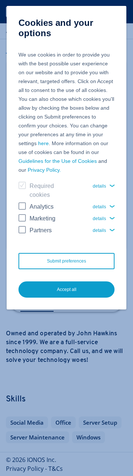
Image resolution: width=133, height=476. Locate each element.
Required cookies (42, 190)
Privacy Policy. (44, 170)
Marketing (42, 218)
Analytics (42, 206)
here (43, 143)
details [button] (99, 186)
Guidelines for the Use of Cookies (57, 161)
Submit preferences (66, 261)
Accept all (66, 289)
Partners (41, 230)
